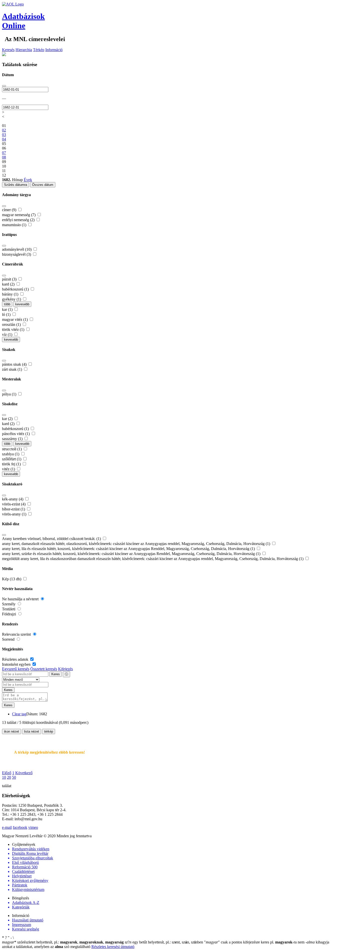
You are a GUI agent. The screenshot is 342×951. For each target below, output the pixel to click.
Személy (9, 604)
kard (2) (9, 284)
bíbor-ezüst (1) (14, 509)
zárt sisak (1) (12, 369)
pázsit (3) (10, 279)
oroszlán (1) (12, 324)
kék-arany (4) (13, 499)
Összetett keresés (43, 669)
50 (14, 777)
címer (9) (9, 210)
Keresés (8, 50)
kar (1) (8, 309)
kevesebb (22, 304)
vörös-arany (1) (14, 514)
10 (4, 777)
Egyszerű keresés (15, 669)
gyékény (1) (12, 299)
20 (9, 777)
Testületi (9, 609)
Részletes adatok (15, 659)
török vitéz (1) (13, 329)
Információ (54, 50)
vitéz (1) (9, 469)
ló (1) (7, 314)
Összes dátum (42, 185)
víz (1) (7, 334)
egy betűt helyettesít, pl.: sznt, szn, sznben (164, 942)
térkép (48, 731)
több (7, 304)
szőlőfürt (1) (12, 459)
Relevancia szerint (17, 634)
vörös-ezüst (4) (14, 504)
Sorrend (9, 639)
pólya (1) (9, 394)
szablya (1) (11, 454)
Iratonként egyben (17, 664)
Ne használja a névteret (21, 599)
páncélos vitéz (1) (16, 434)
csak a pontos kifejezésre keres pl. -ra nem (254, 942)
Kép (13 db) (12, 579)
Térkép (38, 50)
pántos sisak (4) (15, 364)
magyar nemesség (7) (19, 215)
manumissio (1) (14, 225)
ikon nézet (11, 731)
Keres (55, 674)
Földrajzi (9, 614)
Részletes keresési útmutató (112, 946)
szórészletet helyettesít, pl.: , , (63, 942)
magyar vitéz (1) (15, 319)
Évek (28, 180)
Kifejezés (65, 669)
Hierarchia (24, 50)
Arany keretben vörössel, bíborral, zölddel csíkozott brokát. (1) (52, 538)
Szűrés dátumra (15, 185)
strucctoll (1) (12, 449)
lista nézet (31, 731)
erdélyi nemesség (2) (19, 220)
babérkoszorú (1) (16, 289)
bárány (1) (10, 294)
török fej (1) (12, 464)
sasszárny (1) (13, 439)
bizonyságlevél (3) (17, 254)
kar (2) (8, 419)
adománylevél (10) (17, 249)
